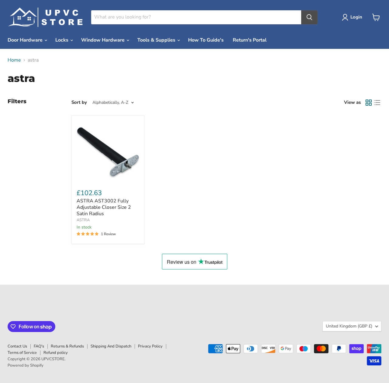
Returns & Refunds (67, 346)
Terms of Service (22, 352)
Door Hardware (26, 40)
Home (14, 60)
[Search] (309, 17)
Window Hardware (103, 40)
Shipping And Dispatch (111, 346)
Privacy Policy (150, 346)
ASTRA (83, 220)
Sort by (79, 102)
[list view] (377, 102)
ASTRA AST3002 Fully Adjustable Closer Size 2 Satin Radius (104, 207)
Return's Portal (250, 40)
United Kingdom (349, 326)
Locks (62, 40)
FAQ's (39, 346)
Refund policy (55, 352)
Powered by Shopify (25, 365)
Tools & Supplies (157, 40)
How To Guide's (206, 40)
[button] (353, 17)
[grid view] (368, 102)
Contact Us (17, 346)
